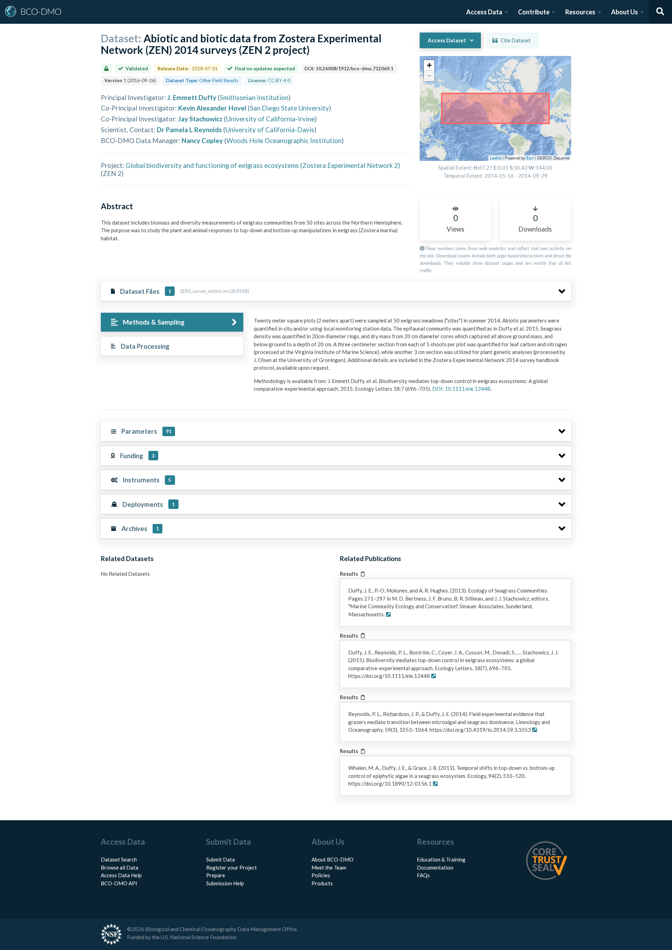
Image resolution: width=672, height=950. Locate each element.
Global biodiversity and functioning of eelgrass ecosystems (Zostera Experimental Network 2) (263, 165)
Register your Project (231, 867)
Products (322, 883)
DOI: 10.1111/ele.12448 (461, 388)
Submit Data (220, 859)
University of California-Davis (269, 130)
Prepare (215, 875)
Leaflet (496, 158)
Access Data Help (121, 875)
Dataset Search (119, 859)
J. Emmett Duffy (191, 97)
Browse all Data (119, 867)
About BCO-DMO (333, 859)
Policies (321, 875)
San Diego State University (289, 108)
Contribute (534, 12)
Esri (530, 158)
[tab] (172, 322)
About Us (624, 12)
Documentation (435, 867)
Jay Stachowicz (200, 119)
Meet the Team (329, 867)
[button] (429, 65)
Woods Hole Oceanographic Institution (284, 140)
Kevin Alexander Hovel (212, 108)
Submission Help (225, 883)
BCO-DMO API (119, 883)
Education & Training (441, 859)
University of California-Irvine (270, 119)
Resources (580, 12)
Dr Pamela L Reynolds (189, 130)
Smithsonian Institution (254, 97)
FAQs (423, 875)
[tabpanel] (410, 357)
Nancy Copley (202, 140)
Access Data (484, 12)
